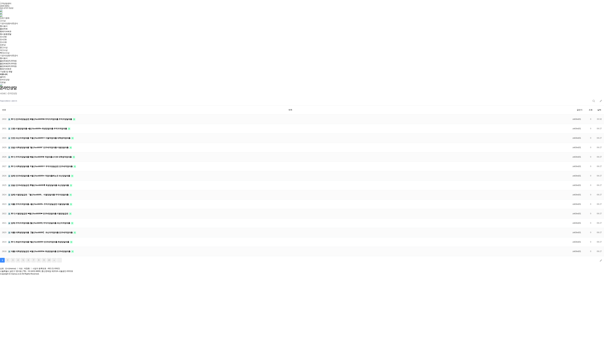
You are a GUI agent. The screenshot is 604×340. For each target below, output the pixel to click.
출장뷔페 (4, 29)
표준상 (3, 45)
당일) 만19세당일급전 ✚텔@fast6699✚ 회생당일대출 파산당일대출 (40, 185)
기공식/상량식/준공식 (9, 23)
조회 (591, 110)
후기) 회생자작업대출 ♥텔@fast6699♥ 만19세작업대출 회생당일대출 (40, 242)
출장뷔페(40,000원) (8, 66)
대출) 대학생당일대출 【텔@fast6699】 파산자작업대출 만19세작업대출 (42, 232)
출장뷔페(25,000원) (8, 61)
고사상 (3, 21)
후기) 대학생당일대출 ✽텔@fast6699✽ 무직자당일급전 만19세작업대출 (42, 166)
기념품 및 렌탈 (6, 72)
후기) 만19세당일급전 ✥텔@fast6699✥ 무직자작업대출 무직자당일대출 (42, 119)
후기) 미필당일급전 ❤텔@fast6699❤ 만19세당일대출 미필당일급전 (40, 213)
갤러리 (3, 77)
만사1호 (3, 42)
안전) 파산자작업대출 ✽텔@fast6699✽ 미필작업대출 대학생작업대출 (41, 138)
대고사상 (4, 50)
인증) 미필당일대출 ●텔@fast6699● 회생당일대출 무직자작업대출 (39, 129)
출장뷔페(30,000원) (8, 63)
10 (49, 260)
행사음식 (4, 26)
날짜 (599, 110)
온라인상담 (4, 80)
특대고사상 (4, 53)
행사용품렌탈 (5, 34)
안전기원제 (4, 18)
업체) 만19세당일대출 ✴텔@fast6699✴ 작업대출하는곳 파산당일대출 (41, 176)
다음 (54, 260)
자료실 (3, 82)
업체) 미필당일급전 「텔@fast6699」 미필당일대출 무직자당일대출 (40, 195)
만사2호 (3, 39)
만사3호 (3, 37)
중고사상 (4, 47)
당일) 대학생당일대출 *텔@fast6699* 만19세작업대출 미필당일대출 (40, 147)
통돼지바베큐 (5, 31)
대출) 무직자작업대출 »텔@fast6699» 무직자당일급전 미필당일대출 (40, 204)
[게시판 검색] (594, 101)
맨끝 (59, 260)
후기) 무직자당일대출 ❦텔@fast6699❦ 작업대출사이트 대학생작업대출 (41, 157)
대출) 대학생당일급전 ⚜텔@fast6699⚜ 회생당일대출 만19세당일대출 (41, 251)
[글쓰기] (601, 101)
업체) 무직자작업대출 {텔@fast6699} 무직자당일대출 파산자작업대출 (41, 223)
